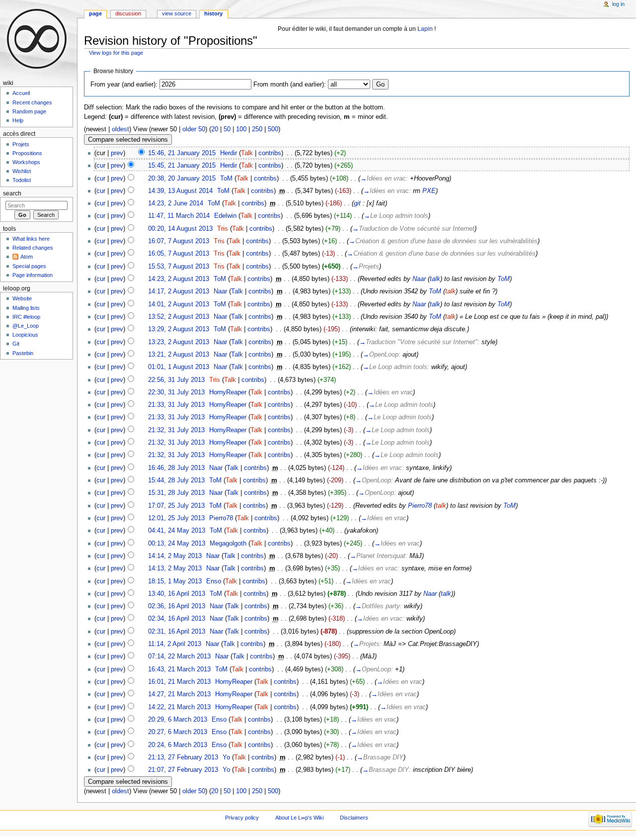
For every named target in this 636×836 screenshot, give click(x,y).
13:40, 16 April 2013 (176, 593)
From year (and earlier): (124, 84)
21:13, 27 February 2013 (183, 757)
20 (214, 129)
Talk (247, 153)
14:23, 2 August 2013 (178, 279)
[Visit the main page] (38, 38)
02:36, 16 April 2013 (176, 606)
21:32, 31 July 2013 (176, 430)
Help (17, 120)
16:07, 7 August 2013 (178, 241)
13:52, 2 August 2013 (178, 316)
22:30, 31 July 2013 (176, 392)
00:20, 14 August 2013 (180, 228)
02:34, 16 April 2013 (176, 618)
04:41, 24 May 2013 (176, 530)
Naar (419, 279)
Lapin (425, 28)
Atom (26, 257)
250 (257, 129)
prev (117, 153)
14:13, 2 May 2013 (175, 568)
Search (12, 193)
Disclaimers (354, 818)
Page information (32, 275)
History (213, 13)
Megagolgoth (228, 543)
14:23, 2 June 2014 (175, 203)
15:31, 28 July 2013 (176, 492)
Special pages (29, 266)
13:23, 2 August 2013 (178, 342)
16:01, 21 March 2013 (179, 681)
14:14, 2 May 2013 (175, 556)
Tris (222, 228)
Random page (29, 111)
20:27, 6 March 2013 (177, 732)
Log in (618, 4)
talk (435, 279)
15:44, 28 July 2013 (176, 480)
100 (241, 129)
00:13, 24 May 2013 (176, 543)
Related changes (32, 248)
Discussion (128, 13)
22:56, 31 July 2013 (176, 379)
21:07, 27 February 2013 (183, 769)
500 (273, 129)
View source (176, 13)
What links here (31, 239)
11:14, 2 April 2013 (174, 644)
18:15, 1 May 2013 (175, 581)
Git (15, 344)
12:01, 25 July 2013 (176, 518)
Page (95, 13)
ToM (226, 178)
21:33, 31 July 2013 (176, 404)
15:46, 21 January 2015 (182, 153)
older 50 (193, 129)
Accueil (21, 93)
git (357, 203)
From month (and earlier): (289, 84)
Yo (226, 757)
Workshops (26, 162)
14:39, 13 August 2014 (180, 190)
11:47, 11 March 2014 (179, 215)
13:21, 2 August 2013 (178, 354)
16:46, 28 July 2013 (176, 467)
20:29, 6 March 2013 (177, 719)
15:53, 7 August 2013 (178, 266)
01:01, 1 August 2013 (178, 367)
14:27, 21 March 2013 (179, 694)
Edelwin (225, 215)
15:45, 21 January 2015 (182, 165)
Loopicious (25, 335)
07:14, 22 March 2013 (179, 656)
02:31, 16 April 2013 (176, 631)
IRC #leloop (26, 317)
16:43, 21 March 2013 (179, 669)
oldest (120, 129)
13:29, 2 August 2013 (178, 329)
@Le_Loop (25, 326)
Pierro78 (420, 505)
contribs (269, 153)
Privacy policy (242, 818)
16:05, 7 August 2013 (178, 253)
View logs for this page (116, 53)
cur (100, 165)
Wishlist (21, 171)
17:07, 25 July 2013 (176, 505)
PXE (429, 190)
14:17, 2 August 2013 (178, 291)
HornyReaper (227, 392)
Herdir (228, 153)
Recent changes (32, 102)
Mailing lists (26, 308)
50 (227, 129)
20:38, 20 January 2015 (182, 178)
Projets (20, 144)
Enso (213, 581)
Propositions (27, 153)
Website (22, 298)
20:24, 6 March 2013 (177, 745)
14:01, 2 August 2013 (178, 304)
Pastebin (22, 353)
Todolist (21, 180)
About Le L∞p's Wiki (299, 818)
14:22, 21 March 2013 (179, 707)
